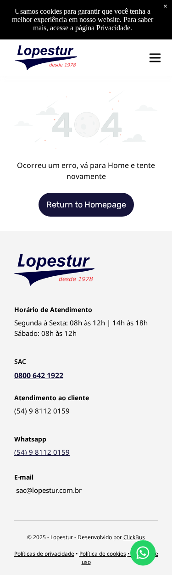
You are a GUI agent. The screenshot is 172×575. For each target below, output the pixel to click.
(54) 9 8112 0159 (42, 410)
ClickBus (134, 537)
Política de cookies (102, 554)
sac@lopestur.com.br (49, 490)
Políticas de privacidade (44, 554)
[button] (155, 58)
